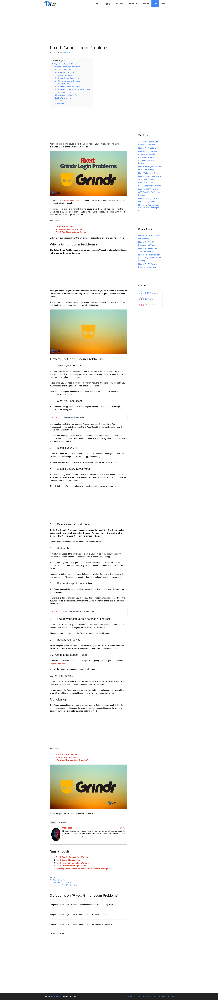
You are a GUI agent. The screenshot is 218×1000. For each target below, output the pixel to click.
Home (97, 4)
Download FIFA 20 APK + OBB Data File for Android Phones (149, 192)
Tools (163, 4)
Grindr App (62, 880)
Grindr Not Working (65, 226)
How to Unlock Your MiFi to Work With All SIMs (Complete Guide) (149, 180)
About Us (129, 996)
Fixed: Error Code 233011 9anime (65, 885)
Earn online (119, 4)
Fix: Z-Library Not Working (149, 186)
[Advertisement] (109, 23)
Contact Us (140, 996)
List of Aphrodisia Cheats (149, 173)
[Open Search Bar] (170, 3)
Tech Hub (145, 4)
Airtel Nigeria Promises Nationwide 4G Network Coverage (82, 869)
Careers (162, 996)
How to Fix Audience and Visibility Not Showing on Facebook (148, 208)
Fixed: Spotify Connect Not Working (72, 857)
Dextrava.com (55, 996)
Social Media (133, 4)
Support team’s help (58, 663)
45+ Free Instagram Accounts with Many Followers (146, 160)
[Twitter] (124, 828)
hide (63, 61)
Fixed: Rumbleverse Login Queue (71, 232)
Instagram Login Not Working (69, 229)
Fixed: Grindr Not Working (68, 860)
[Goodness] (55, 841)
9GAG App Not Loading (66, 754)
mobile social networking (73, 200)
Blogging (107, 4)
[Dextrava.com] (50, 3)
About (53, 823)
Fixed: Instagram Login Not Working (72, 863)
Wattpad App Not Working (67, 757)
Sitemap (171, 996)
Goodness (67, 828)
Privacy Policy (151, 996)
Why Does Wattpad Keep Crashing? (72, 760)
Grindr (55, 880)
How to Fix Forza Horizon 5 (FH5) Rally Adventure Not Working (150, 258)
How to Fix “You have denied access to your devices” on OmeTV (147, 151)
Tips (155, 4)
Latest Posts (62, 823)
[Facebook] (121, 828)
